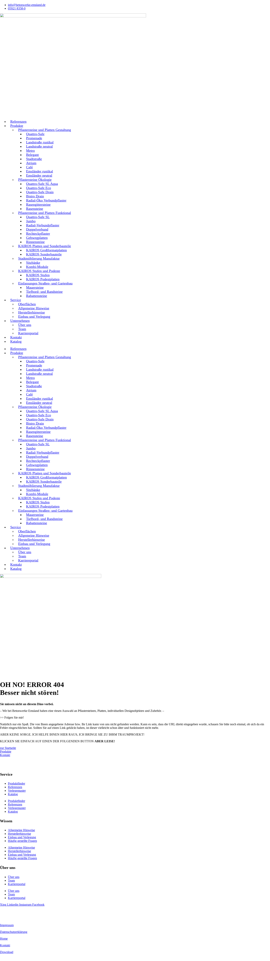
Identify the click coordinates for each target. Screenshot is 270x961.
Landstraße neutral (39, 146)
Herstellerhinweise (19, 833)
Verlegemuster (17, 790)
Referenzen (15, 787)
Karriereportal (28, 333)
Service (15, 300)
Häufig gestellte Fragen (22, 840)
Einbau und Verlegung (34, 316)
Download (6, 952)
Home (4, 938)
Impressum (7, 925)
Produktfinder (16, 783)
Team (11, 880)
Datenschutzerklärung (13, 932)
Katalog (16, 341)
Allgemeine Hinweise (21, 830)
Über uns (13, 877)
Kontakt (5, 945)
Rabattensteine (36, 296)
